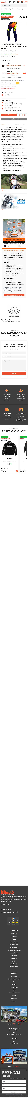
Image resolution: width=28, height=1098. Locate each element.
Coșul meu (14, 936)
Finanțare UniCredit (14, 966)
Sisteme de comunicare (14, 979)
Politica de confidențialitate (14, 950)
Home (2, 9)
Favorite (14, 939)
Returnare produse (14, 944)
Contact (14, 961)
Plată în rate (14, 955)
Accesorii (14, 1001)
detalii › (24, 65)
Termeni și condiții (14, 947)
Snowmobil (14, 998)
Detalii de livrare (8, 115)
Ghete (14, 990)
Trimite (14, 373)
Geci (14, 981)
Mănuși (14, 984)
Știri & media (14, 964)
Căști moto (14, 976)
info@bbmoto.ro (14, 1043)
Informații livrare (14, 953)
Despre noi (14, 958)
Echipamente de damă (14, 992)
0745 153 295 (14, 1038)
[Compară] (24, 115)
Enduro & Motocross (17, 9)
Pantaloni (3, 10)
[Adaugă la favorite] (19, 115)
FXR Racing (8, 9)
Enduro (14, 995)
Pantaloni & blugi (14, 987)
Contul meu (14, 933)
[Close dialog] (26, 1070)
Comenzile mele (14, 942)
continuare (13, 1092)
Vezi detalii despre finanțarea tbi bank (14, 295)
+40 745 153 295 (7, 909)
